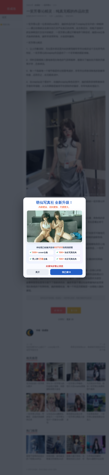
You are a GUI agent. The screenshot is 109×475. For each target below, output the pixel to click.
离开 (37, 272)
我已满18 (66, 272)
